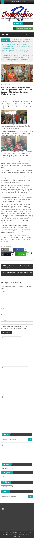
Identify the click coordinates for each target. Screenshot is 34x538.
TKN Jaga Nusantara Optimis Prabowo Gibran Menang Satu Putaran (17, 273)
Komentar (4, 291)
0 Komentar (22, 98)
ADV (2, 79)
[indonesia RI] (3, 34)
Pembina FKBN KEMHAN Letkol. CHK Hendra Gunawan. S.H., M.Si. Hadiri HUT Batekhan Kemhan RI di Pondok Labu (16, 41)
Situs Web (3, 320)
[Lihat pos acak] (31, 34)
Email (3, 314)
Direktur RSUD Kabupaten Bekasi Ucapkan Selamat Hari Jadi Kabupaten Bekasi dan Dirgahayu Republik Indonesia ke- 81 (16, 51)
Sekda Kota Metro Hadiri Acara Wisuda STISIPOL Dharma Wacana (15, 266)
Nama (3, 308)
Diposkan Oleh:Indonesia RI (8, 98)
